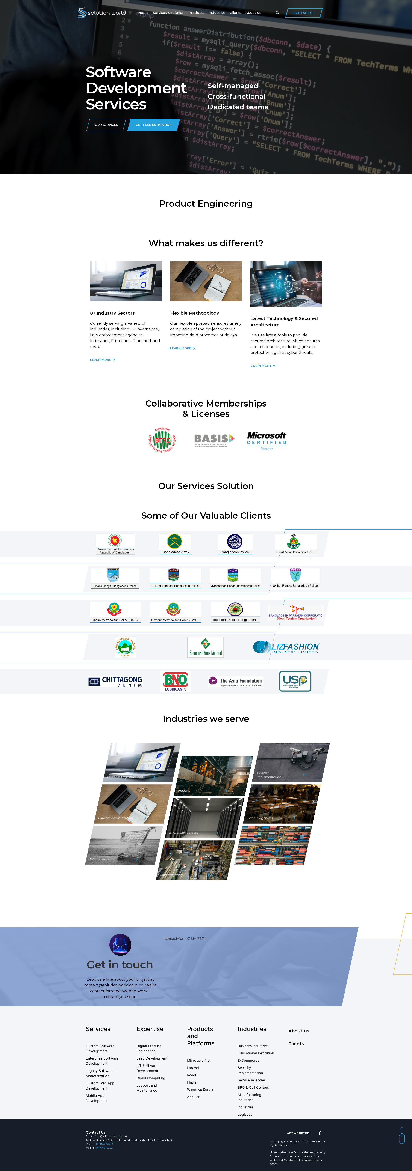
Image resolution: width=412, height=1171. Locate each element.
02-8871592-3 (104, 1143)
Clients (235, 13)
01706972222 (104, 1147)
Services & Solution (168, 13)
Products (196, 13)
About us (253, 13)
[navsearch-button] (277, 12)
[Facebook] (320, 1133)
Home (143, 13)
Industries (217, 13)
